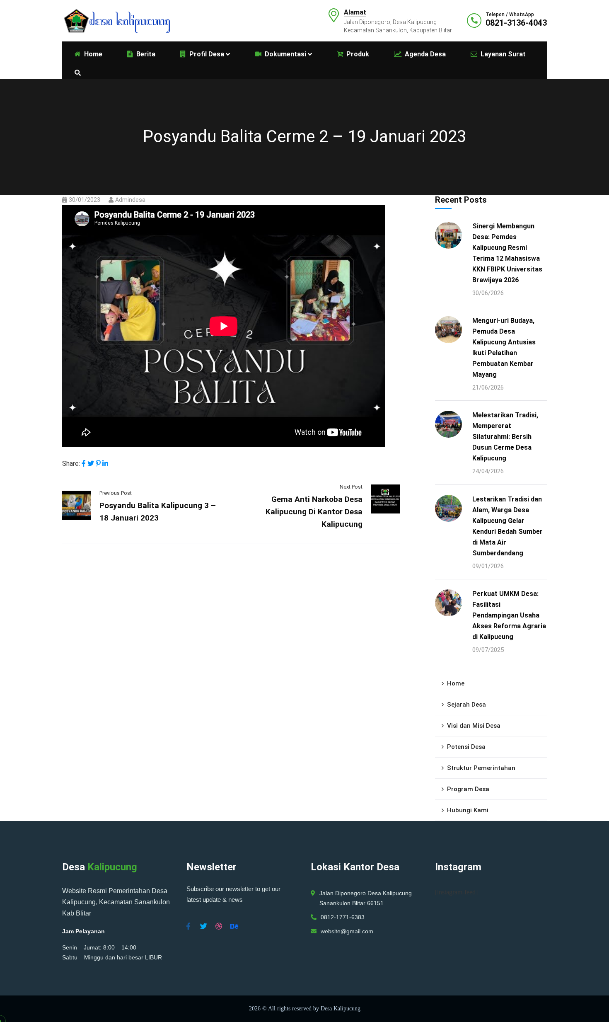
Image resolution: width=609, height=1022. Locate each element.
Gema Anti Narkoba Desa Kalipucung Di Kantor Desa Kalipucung (314, 511)
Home (455, 683)
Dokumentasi (285, 54)
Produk (357, 54)
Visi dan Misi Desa (473, 725)
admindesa (130, 199)
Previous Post (115, 493)
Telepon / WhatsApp (510, 14)
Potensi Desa (466, 747)
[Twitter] (90, 463)
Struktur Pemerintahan (481, 768)
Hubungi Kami (467, 810)
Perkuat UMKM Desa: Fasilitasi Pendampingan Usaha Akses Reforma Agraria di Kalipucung (509, 615)
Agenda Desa (425, 54)
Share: (71, 463)
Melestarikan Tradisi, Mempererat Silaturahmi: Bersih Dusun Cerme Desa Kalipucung (505, 436)
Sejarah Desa (466, 704)
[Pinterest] (98, 463)
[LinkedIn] (105, 463)
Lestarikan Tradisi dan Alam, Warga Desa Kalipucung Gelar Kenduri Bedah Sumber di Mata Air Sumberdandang (507, 526)
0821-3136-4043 (516, 23)
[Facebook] (84, 463)
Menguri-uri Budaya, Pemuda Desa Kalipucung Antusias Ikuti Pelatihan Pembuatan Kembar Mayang (504, 347)
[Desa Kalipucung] (116, 20)
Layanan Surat (503, 54)
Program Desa (468, 789)
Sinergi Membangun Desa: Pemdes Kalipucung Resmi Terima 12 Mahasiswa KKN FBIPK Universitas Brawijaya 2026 (507, 253)
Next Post (351, 487)
